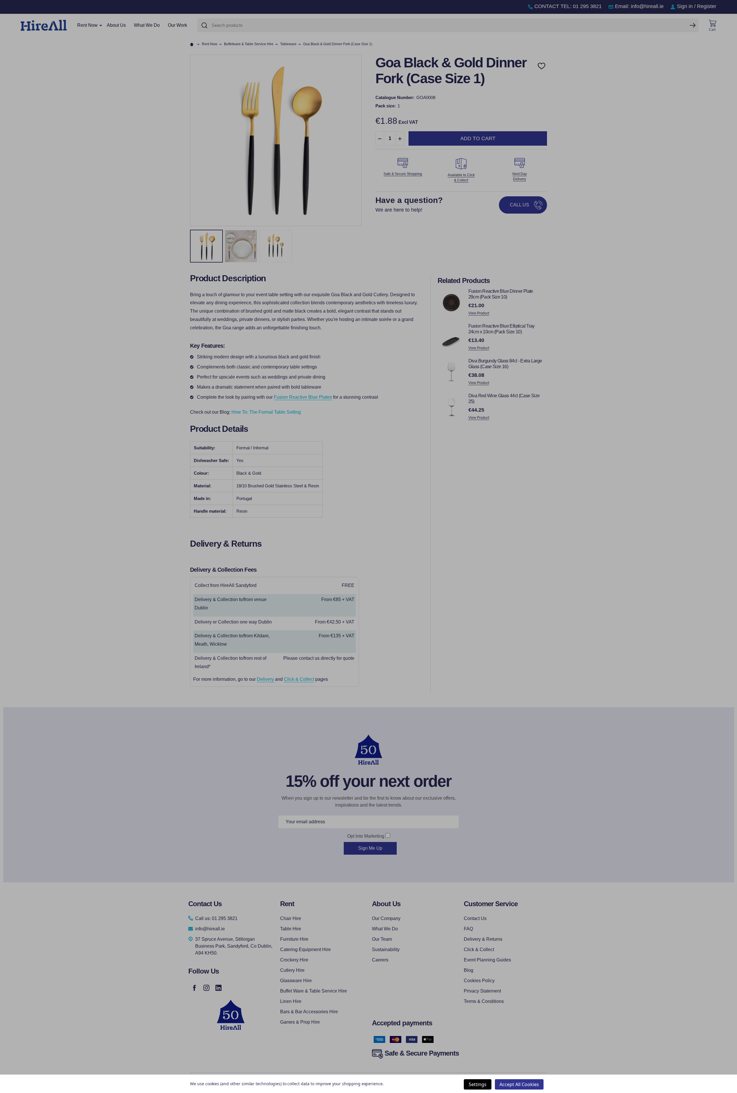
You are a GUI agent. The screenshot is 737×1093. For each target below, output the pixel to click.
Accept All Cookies (519, 1084)
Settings (478, 1084)
